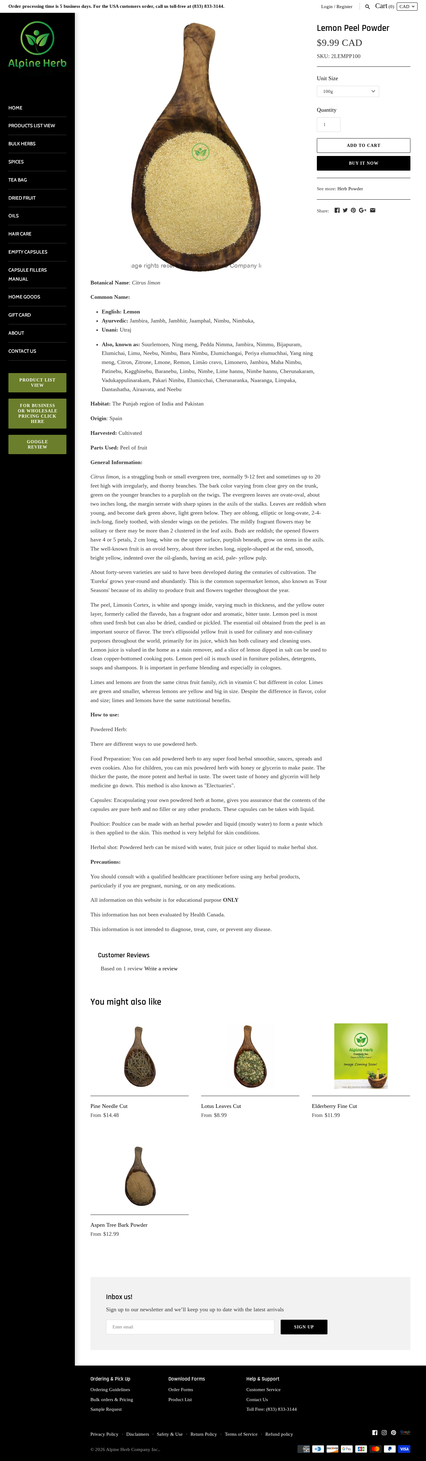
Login (327, 6)
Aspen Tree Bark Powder (119, 1225)
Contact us (22, 351)
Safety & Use (170, 1434)
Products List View (31, 126)
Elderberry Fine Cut (334, 1106)
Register (344, 6)
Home (15, 108)
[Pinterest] (393, 1434)
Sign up (304, 1327)
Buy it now (364, 163)
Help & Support (262, 1379)
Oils (13, 216)
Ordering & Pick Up (110, 1379)
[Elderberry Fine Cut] (361, 1056)
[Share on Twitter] (345, 210)
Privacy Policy (104, 1434)
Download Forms (186, 1379)
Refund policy (279, 1434)
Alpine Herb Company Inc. (132, 1449)
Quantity (326, 110)
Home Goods (24, 297)
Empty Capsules (27, 252)
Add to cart (363, 145)
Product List (180, 1399)
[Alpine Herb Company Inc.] (37, 53)
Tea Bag (17, 180)
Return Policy (204, 1434)
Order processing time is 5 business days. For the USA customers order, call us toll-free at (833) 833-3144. (116, 6)
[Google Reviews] (405, 1434)
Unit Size (327, 78)
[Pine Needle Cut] (139, 1056)
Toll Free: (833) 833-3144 (271, 1409)
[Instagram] (384, 1434)
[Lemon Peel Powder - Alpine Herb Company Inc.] (195, 147)
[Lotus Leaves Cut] (250, 1056)
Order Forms (180, 1389)
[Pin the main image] (353, 210)
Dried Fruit (22, 198)
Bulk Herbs (22, 144)
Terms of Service (241, 1434)
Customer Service (263, 1389)
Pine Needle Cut (109, 1106)
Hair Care (19, 234)
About (16, 333)
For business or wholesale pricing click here (37, 413)
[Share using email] (373, 210)
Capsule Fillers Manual (27, 274)
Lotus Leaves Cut (221, 1106)
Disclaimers (137, 1434)
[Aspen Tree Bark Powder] (139, 1175)
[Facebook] (374, 1434)
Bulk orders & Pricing (111, 1399)
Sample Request (106, 1409)
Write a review (161, 968)
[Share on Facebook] (337, 210)
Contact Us (257, 1399)
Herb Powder (350, 188)
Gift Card (19, 315)
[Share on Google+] (362, 210)
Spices (16, 162)
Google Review (37, 444)
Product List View (37, 383)
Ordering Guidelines (110, 1389)
